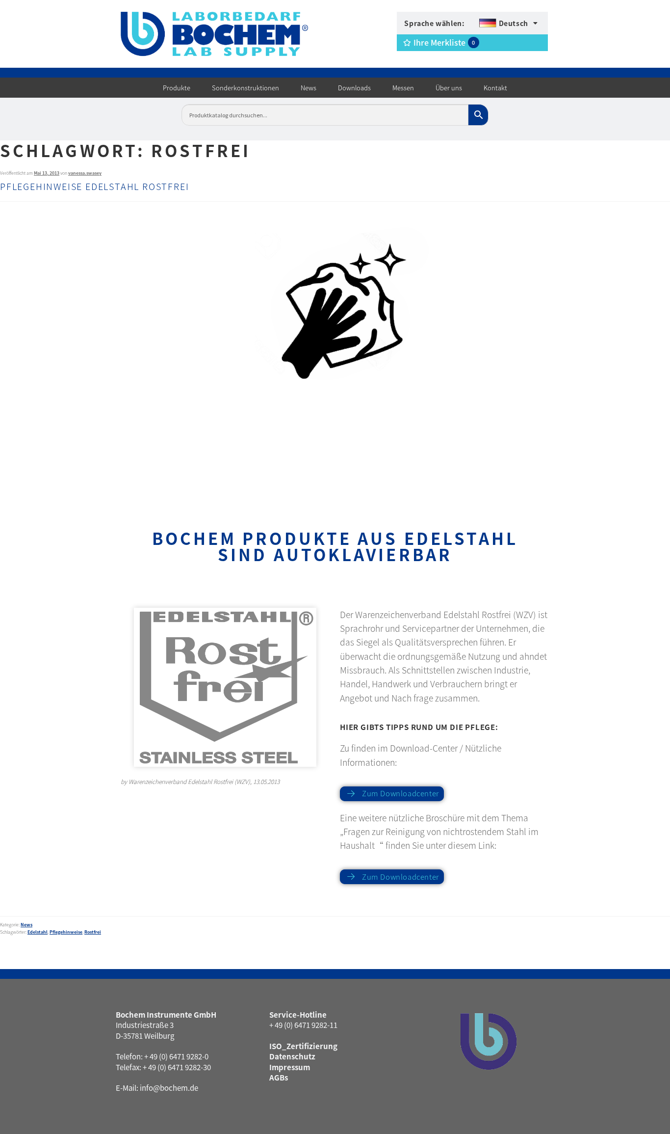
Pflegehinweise (66, 932)
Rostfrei (92, 932)
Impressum (289, 1067)
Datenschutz (292, 1056)
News (26, 924)
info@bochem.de (169, 1087)
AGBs (278, 1077)
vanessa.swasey (85, 173)
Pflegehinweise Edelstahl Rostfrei (94, 186)
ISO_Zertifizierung (303, 1046)
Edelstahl (37, 932)
